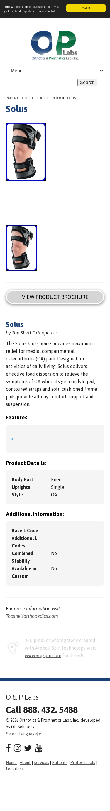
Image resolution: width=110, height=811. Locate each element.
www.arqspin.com (43, 655)
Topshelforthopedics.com (32, 616)
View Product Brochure (55, 297)
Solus (70, 98)
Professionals (82, 762)
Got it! (86, 8)
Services (41, 762)
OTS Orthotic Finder (43, 98)
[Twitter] (28, 748)
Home (11, 762)
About (25, 762)
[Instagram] (17, 748)
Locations (14, 769)
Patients (13, 98)
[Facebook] (8, 748)
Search (87, 82)
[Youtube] (38, 748)
